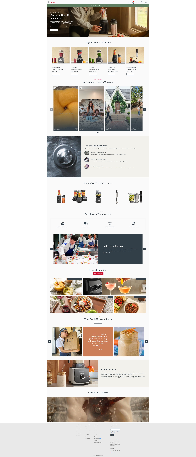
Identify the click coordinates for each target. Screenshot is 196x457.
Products (59, 2)
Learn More (54, 30)
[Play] (76, 129)
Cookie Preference (96, 438)
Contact (86, 428)
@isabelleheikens (57, 129)
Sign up (112, 435)
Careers (77, 431)
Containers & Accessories (135, 207)
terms (115, 432)
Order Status (87, 426)
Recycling (95, 428)
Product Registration (88, 430)
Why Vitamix (68, 2)
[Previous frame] (51, 109)
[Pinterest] (115, 450)
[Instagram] (119, 450)
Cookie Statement (96, 434)
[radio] (97, 132)
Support (76, 2)
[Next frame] (144, 109)
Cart (146, 2)
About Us (77, 426)
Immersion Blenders (116, 207)
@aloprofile (82, 129)
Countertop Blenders (79, 207)
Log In (142, 2)
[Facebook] (111, 450)
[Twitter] (113, 450)
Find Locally (86, 436)
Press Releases (78, 435)
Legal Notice (96, 430)
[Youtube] (117, 450)
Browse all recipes (98, 273)
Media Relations (78, 433)
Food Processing (98, 207)
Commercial (82, 2)
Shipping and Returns (88, 432)
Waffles (110, 296)
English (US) (133, 3)
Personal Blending (60, 207)
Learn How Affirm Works (97, 442)
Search (129, 2)
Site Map (95, 436)
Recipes (63, 2)
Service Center (87, 434)
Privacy (95, 432)
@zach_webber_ (134, 129)
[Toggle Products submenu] (57, 2)
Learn (73, 2)
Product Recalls (87, 438)
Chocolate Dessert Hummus (140, 296)
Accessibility (96, 440)
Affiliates (95, 426)
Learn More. (108, 5)
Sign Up (138, 2)
